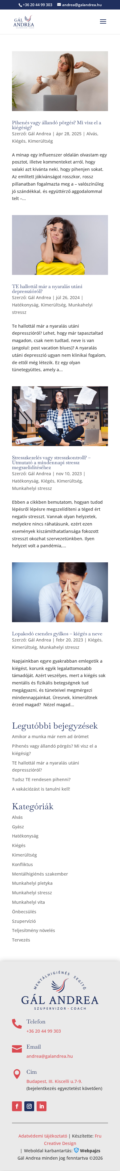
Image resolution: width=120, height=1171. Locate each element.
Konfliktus (22, 864)
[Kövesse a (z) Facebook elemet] (17, 1106)
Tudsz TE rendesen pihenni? (41, 779)
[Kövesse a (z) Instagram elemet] (29, 1106)
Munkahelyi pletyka (32, 883)
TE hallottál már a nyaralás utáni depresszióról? (47, 289)
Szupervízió (24, 921)
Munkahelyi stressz (32, 488)
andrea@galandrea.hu (49, 1056)
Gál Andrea (39, 134)
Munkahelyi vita (28, 902)
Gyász (18, 827)
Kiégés (19, 141)
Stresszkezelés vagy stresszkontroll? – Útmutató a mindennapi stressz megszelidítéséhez (51, 462)
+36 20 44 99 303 (43, 1031)
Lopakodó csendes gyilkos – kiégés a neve (57, 633)
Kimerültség (40, 141)
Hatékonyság (25, 305)
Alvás (91, 134)
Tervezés (21, 940)
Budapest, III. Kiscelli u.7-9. (54, 1081)
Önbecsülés (24, 912)
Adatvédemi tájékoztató (43, 1136)
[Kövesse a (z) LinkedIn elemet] (41, 1106)
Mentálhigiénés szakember (40, 874)
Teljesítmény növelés (33, 930)
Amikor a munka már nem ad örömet (50, 736)
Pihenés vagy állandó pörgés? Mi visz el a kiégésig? (56, 125)
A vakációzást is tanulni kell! (41, 789)
